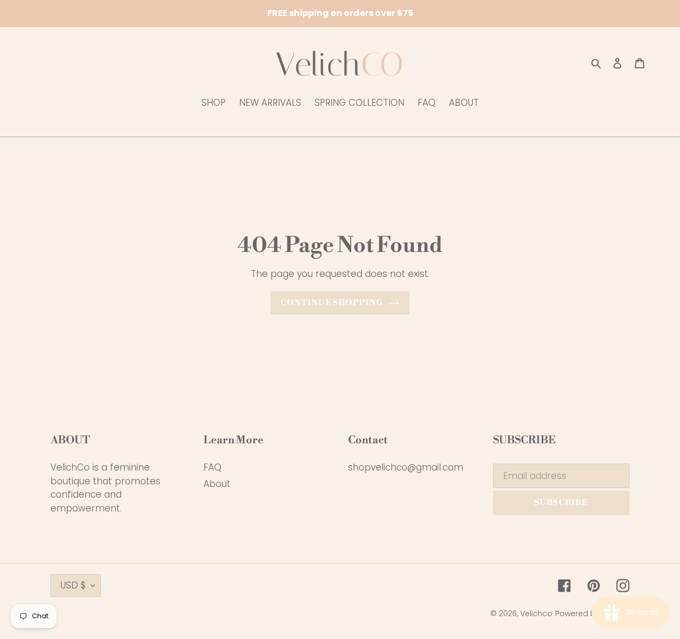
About (217, 483)
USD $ (73, 585)
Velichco (536, 613)
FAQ (212, 467)
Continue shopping (331, 303)
